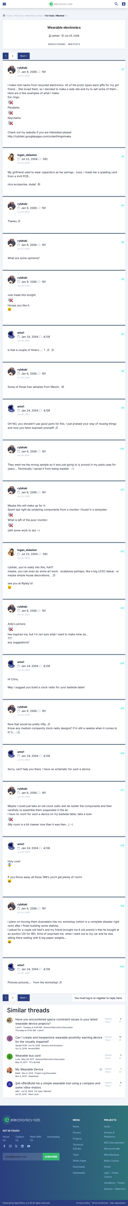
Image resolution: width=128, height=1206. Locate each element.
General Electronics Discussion (58, 1027)
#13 (122, 608)
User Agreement (117, 1203)
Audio (107, 1126)
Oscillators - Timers (114, 1182)
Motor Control (111, 1160)
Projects (77, 1138)
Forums (77, 1132)
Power (107, 1166)
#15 (122, 708)
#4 (122, 205)
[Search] (116, 4)
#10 (122, 448)
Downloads (79, 1166)
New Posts (74, 44)
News (76, 1126)
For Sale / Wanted (42, 1091)
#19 (122, 906)
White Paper (79, 1160)
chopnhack (33, 1076)
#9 (123, 408)
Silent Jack (33, 1094)
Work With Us (35, 1138)
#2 (123, 69)
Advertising (53, 1136)
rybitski (56, 35)
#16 (122, 753)
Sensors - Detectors (114, 1188)
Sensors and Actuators (52, 1045)
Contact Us (20, 1138)
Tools (75, 1154)
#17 (122, 790)
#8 (123, 371)
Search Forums (56, 44)
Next (22, 55)
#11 (122, 489)
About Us (6, 1138)
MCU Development (114, 1142)
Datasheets (79, 1172)
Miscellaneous (111, 1154)
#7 (123, 334)
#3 (123, 156)
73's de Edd (34, 1062)
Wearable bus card (27, 1055)
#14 (122, 663)
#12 (122, 551)
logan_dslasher (27, 155)
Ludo (17, 1059)
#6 (123, 279)
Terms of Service (100, 1203)
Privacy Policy (83, 1203)
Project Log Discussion (45, 1073)
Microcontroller (112, 1148)
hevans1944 (34, 1048)
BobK (17, 1073)
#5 (123, 242)
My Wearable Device (29, 1069)
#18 (122, 845)
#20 (122, 966)
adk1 (17, 1091)
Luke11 (18, 1027)
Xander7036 (21, 1045)
